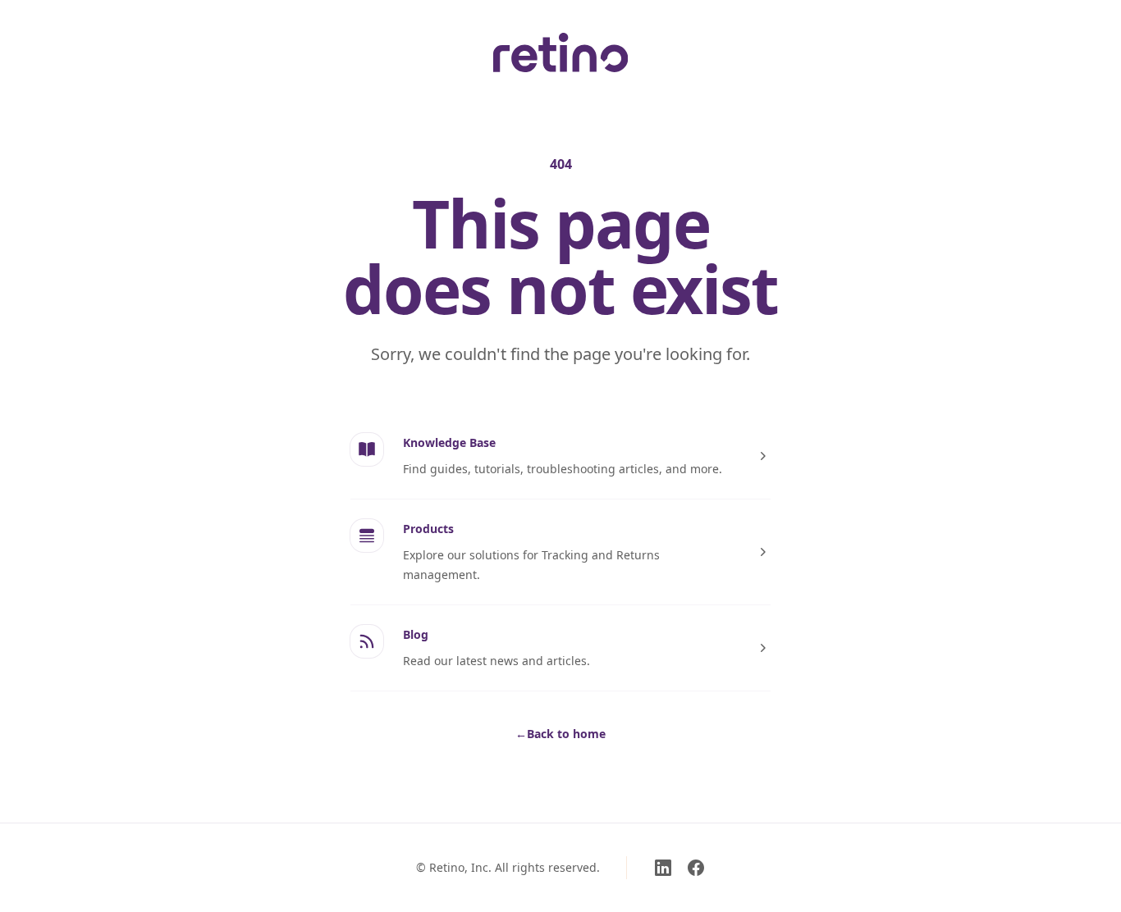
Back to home (560, 733)
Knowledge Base (449, 442)
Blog (415, 634)
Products (428, 528)
